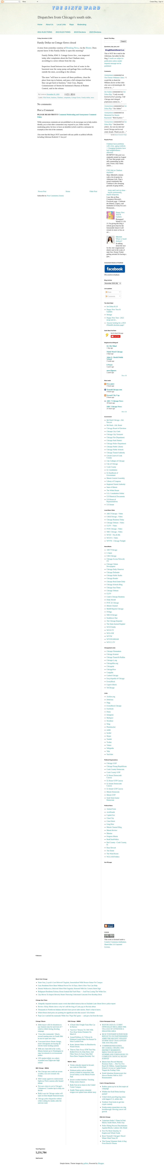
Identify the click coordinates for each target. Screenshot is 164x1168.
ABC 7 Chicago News (115, 401)
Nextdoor (110, 721)
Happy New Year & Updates (120, 214)
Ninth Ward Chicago (114, 352)
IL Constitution (112, 470)
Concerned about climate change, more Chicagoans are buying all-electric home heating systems (49, 1044)
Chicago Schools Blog (114, 585)
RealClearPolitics (113, 839)
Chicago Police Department (116, 444)
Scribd (109, 733)
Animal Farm (111, 809)
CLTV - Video (112, 526)
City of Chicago (112, 464)
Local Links (61, 24)
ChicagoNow (111, 669)
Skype (109, 736)
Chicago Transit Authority (116, 453)
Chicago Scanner (113, 654)
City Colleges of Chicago (115, 461)
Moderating (81, 24)
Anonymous (108, 75)
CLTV (109, 594)
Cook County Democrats (115, 769)
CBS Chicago (111, 556)
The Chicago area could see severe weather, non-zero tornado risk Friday (50, 1074)
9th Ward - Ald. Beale (114, 425)
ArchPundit (111, 812)
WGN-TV (110, 630)
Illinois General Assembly (116, 478)
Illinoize (109, 833)
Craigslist (110, 672)
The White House (113, 490)
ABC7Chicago (112, 550)
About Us (49, 24)
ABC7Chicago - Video (115, 514)
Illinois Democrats (113, 792)
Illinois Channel (112, 606)
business (53, 97)
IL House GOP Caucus (115, 781)
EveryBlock (111, 681)
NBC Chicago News (114, 407)
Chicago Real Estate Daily (116, 581)
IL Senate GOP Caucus (115, 789)
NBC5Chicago (112, 615)
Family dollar (85, 97)
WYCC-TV (111, 642)
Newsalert (110, 384)
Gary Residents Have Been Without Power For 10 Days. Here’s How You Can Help (67, 985)
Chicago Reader (112, 578)
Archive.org (111, 697)
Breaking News (72, 48)
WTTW (109, 636)
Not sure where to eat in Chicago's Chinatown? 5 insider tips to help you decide (51, 1088)
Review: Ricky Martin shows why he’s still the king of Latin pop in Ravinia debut (67, 1007)
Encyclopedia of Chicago (115, 678)
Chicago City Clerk (113, 431)
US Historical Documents (116, 496)
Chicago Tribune (112, 591)
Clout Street (111, 821)
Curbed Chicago (112, 675)
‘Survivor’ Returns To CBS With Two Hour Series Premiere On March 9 (81, 1032)
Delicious (110, 700)
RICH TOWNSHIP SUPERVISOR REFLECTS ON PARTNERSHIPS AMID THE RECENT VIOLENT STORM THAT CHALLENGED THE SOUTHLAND (115, 1038)
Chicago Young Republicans (117, 766)
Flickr (109, 712)
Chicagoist (110, 666)
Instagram (110, 715)
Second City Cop (113, 395)
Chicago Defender (113, 572)
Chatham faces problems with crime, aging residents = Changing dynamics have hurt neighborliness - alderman (116, 148)
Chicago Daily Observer (115, 569)
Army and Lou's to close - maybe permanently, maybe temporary (116, 192)
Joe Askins (108, 92)
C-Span (109, 553)
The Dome (110, 851)
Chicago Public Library (115, 447)
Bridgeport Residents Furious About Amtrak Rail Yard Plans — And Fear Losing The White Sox (72, 991)
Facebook (110, 709)
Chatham (60, 97)
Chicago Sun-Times (113, 588)
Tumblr (109, 739)
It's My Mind (112, 346)
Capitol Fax (111, 815)
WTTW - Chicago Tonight (116, 541)
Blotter (88, 48)
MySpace (110, 718)
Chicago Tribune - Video (115, 523)
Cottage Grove (76, 97)
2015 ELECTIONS (63, 32)
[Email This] (65, 94)
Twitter (109, 742)
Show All (124, 375)
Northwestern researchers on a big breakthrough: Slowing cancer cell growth (114, 1109)
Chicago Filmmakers (114, 651)
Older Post (93, 191)
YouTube (110, 754)
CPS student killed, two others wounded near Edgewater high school (49, 1060)
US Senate (110, 505)
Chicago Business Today (115, 520)
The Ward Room (112, 854)
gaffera (85, 1163)
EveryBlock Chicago (114, 706)
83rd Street (46, 97)
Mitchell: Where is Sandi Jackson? (121, 239)
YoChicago (110, 688)
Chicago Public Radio (114, 575)
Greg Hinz (110, 824)
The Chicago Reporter (114, 621)
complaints (67, 97)
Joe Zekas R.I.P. (112, 306)
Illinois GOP (111, 795)
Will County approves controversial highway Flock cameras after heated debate (50, 1081)
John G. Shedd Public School (115, 358)
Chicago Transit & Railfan (116, 657)
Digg (108, 703)
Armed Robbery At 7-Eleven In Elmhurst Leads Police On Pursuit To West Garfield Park (83, 1039)
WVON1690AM (113, 639)
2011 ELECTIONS (44, 32)
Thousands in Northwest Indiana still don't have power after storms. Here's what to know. (69, 1010)
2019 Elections (80, 32)
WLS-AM (110, 633)
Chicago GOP (112, 763)
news (92, 97)
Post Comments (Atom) (55, 196)
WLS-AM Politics (113, 857)
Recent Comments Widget (121, 134)
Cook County (111, 467)
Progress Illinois (112, 836)
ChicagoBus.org (112, 663)
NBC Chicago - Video (114, 532)
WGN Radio (111, 627)
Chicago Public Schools (115, 450)
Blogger (101, 1163)
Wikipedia (110, 748)
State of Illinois (112, 487)
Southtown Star (112, 618)
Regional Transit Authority (116, 484)
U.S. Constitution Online (115, 493)
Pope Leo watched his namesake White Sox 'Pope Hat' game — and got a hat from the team (70, 1016)
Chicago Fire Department (115, 437)
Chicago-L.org (112, 660)
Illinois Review (112, 830)
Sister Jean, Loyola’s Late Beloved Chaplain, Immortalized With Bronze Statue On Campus (70, 982)
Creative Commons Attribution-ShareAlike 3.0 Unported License (115, 944)
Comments (111, 296)
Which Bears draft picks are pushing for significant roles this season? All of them (66, 1013)
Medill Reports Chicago (115, 609)
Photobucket (111, 727)
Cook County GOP (113, 772)
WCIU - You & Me (113, 535)
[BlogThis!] (68, 94)
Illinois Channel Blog (114, 827)
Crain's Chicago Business (116, 597)
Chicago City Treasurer (115, 434)
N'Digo (109, 612)
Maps (71, 24)
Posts (109, 292)
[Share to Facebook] (72, 94)
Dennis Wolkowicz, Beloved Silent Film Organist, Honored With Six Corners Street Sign (69, 988)
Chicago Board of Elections (116, 428)
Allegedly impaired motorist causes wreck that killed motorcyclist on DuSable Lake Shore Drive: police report (76, 1004)
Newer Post (42, 191)
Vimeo (109, 745)
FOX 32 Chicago (113, 603)
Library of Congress (114, 481)
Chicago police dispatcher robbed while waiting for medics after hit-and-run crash (50, 1101)
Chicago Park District (114, 440)
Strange (109, 315)
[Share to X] (70, 94)
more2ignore (111, 370)
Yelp (108, 751)
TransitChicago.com (114, 390)
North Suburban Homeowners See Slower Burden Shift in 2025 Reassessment (114, 1075)
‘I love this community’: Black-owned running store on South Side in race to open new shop (50, 1036)
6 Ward (109, 365)
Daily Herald (111, 600)
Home (39, 24)
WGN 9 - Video (112, 538)
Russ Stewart (111, 848)
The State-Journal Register (116, 624)
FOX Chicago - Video (114, 529)
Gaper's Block (112, 685)
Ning (108, 724)
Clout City (110, 818)
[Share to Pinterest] (74, 94)
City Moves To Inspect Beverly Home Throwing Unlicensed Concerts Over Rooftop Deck (70, 995)
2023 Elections (95, 32)
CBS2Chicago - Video (114, 517)
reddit (109, 730)
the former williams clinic (114, 78)
